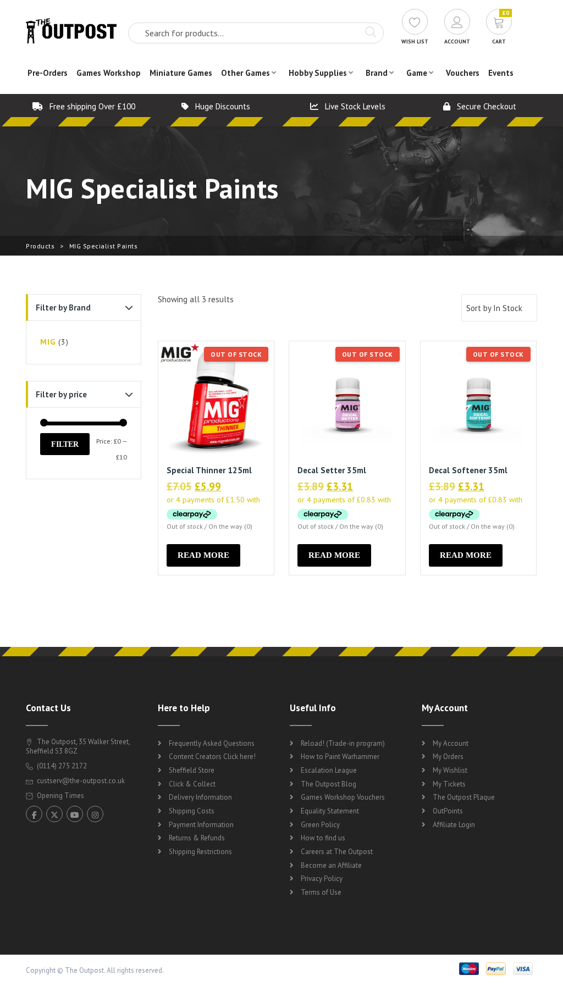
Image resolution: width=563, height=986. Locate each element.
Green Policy (320, 824)
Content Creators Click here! (212, 756)
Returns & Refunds (197, 838)
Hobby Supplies (318, 73)
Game (416, 73)
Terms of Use (321, 892)
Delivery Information (200, 797)
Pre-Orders (47, 73)
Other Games (245, 73)
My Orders (448, 756)
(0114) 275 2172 (61, 766)
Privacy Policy (322, 878)
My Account (450, 743)
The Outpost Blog (328, 784)
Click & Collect (192, 784)
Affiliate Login (454, 824)
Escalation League (329, 770)
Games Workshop (108, 73)
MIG (48, 342)
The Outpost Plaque (464, 797)
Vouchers (462, 73)
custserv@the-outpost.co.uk (81, 780)
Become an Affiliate (331, 865)
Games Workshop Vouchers (343, 797)
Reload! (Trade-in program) (343, 743)
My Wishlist (450, 770)
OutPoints (448, 811)
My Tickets (449, 784)
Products (40, 246)
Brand (377, 73)
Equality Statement (330, 811)
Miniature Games (181, 73)
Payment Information (201, 824)
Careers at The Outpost (337, 851)
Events (501, 73)
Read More (203, 555)
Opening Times (59, 795)
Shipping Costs (191, 811)
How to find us (323, 838)
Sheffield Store (191, 770)
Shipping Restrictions (200, 851)
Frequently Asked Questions (212, 743)
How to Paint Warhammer (340, 756)
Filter (65, 444)
